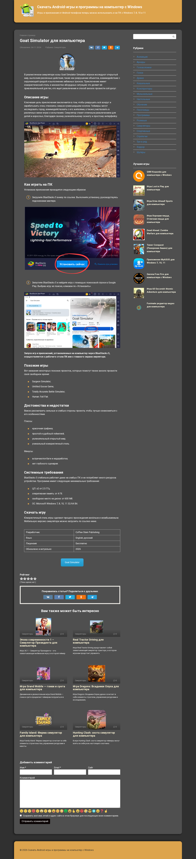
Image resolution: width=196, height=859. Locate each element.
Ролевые (142, 120)
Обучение (142, 104)
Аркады (141, 62)
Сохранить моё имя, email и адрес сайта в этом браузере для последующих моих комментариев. (71, 816)
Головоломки (144, 67)
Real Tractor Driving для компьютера (88, 641)
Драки (140, 78)
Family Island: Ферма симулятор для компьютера (41, 734)
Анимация (142, 56)
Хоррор (141, 147)
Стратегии (142, 136)
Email (57, 767)
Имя (23, 767)
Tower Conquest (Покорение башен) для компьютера (159, 248)
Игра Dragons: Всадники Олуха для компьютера (96, 688)
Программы (143, 115)
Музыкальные (144, 94)
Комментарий (27, 777)
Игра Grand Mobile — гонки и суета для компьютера (42, 688)
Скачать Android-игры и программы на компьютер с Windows (89, 7)
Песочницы (143, 110)
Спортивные (143, 131)
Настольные (143, 99)
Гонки (140, 72)
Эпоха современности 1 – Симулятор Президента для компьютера (38, 642)
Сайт (90, 767)
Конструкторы (144, 88)
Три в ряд (142, 141)
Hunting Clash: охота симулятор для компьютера (94, 734)
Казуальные (143, 83)
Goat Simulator (72, 562)
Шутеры (141, 152)
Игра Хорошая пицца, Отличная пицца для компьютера (158, 218)
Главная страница (27, 35)
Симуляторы (60, 47)
